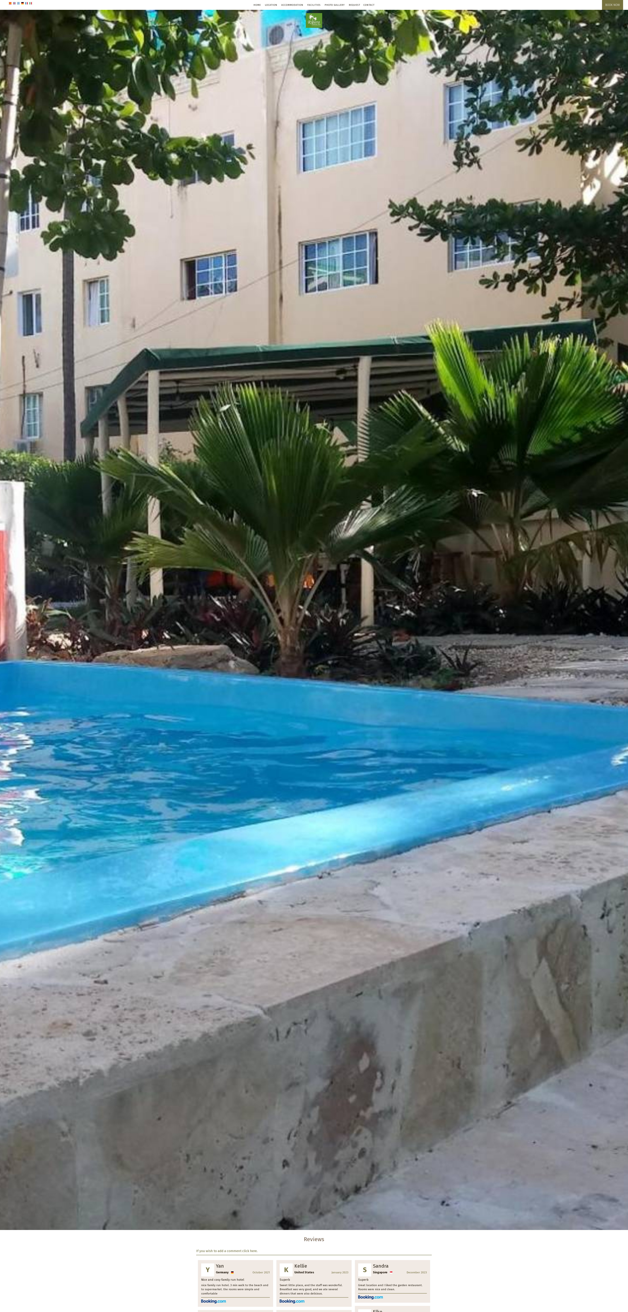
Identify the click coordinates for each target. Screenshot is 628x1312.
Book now (612, 5)
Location (271, 4)
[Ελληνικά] (18, 3)
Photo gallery (335, 4)
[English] (14, 3)
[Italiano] (30, 3)
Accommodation (292, 4)
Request (354, 4)
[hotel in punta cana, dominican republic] (314, 20)
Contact (369, 4)
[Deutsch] (22, 3)
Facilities (314, 4)
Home (257, 4)
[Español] (10, 3)
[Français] (26, 3)
